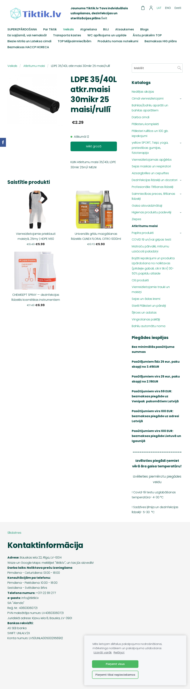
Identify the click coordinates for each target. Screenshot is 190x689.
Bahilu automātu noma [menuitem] (148, 326)
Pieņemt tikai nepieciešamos (115, 675)
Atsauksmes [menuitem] (124, 29)
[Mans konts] (151, 8)
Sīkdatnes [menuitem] (14, 533)
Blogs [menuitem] (144, 29)
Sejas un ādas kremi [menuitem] (146, 299)
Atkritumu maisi (34, 66)
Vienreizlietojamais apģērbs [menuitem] (152, 160)
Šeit (104, 18)
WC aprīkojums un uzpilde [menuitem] (106, 35)
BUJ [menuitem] (106, 29)
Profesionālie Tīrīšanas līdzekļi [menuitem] (152, 187)
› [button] (180, 98)
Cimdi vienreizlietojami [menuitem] (147, 98)
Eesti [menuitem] (178, 8)
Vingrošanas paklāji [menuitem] (146, 319)
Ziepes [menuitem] (136, 219)
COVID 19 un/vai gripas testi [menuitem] (151, 239)
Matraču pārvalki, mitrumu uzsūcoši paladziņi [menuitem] (150, 249)
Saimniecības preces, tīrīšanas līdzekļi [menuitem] (153, 196)
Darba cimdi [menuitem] (140, 117)
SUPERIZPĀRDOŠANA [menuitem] (22, 29)
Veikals (12, 66)
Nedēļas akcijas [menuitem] (143, 92)
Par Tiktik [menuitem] (50, 29)
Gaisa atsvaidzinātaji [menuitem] (147, 205)
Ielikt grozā (93, 146)
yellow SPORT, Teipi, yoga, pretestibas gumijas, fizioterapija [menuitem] (150, 147)
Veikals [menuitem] (68, 29)
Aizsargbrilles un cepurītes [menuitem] (150, 173)
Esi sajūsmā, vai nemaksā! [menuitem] (27, 35)
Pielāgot (119, 652)
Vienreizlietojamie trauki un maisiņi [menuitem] (151, 289)
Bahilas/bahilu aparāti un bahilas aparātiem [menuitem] (150, 107)
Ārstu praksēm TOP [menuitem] (147, 35)
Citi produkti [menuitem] (140, 280)
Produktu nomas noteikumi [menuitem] (118, 41)
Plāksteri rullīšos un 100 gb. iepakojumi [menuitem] (150, 133)
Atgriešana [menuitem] (88, 29)
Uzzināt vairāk (103, 652)
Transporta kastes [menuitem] (67, 35)
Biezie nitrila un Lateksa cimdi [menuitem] (29, 41)
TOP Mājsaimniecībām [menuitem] (74, 41)
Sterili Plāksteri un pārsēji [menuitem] (149, 306)
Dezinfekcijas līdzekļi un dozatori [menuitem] (154, 180)
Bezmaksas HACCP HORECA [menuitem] (28, 47)
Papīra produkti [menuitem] (143, 233)
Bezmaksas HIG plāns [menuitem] (161, 41)
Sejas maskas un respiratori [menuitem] (151, 166)
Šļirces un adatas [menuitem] (144, 312)
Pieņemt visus (115, 664)
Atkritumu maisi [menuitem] (145, 226)
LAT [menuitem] (159, 8)
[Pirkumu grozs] (143, 8)
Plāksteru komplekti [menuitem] (145, 124)
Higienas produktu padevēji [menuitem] (151, 212)
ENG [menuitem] (168, 8)
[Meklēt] (179, 68)
